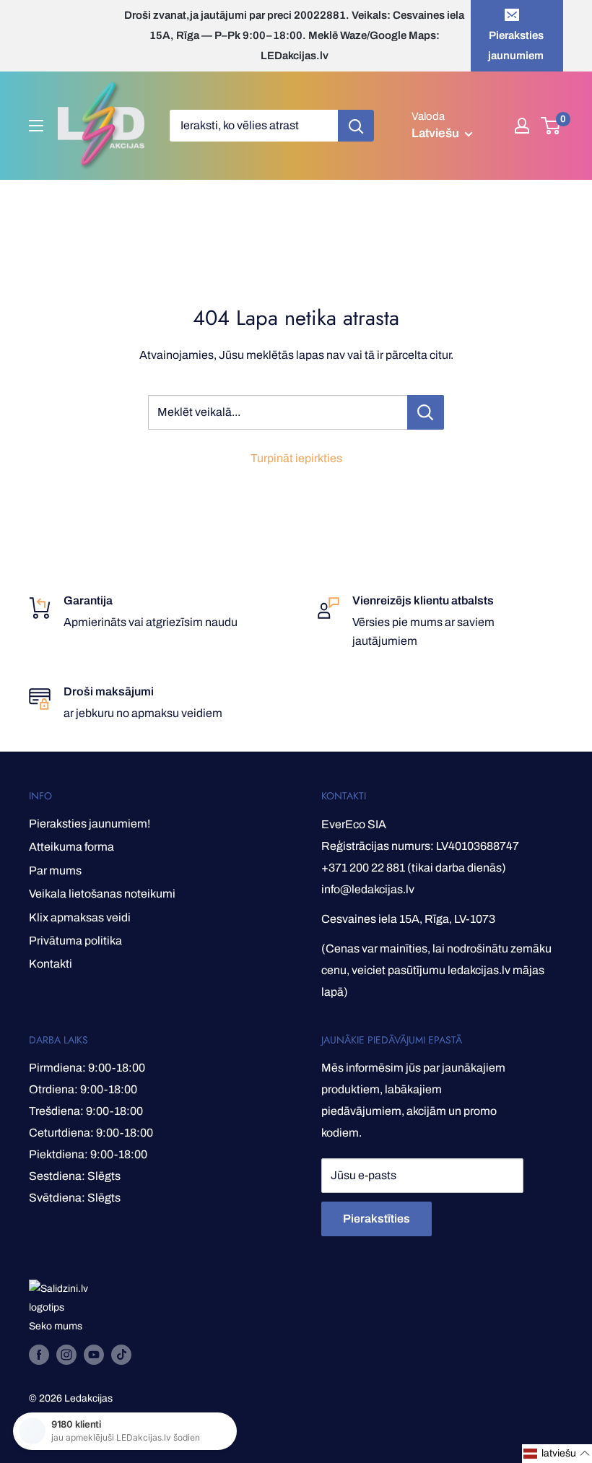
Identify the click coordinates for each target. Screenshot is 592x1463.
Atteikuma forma (71, 847)
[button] (557, 1453)
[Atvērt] (36, 125)
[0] (551, 125)
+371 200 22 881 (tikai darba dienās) (413, 867)
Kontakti (50, 964)
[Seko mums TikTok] (121, 1355)
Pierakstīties (376, 1218)
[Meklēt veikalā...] (425, 412)
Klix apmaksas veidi (80, 917)
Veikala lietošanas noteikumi (102, 893)
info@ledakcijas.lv (367, 889)
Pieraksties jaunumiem (516, 45)
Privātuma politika (75, 940)
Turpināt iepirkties (296, 458)
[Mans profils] (522, 126)
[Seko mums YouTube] (94, 1355)
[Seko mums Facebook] (39, 1355)
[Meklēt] (356, 126)
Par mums (55, 870)
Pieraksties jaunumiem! (89, 823)
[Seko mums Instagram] (66, 1355)
